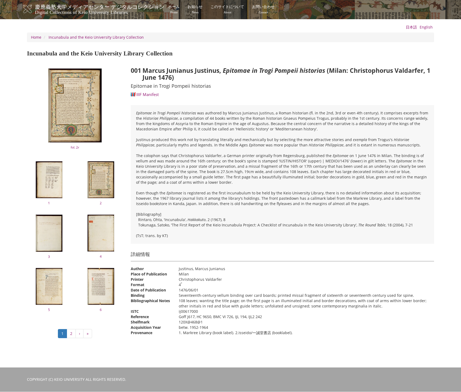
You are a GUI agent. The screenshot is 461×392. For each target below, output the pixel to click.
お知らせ (195, 9)
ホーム (174, 9)
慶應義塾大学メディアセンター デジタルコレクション (99, 9)
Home (36, 37)
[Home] (33, 9)
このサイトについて (227, 9)
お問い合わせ (263, 9)
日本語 (411, 27)
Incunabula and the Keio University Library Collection (96, 37)
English (426, 27)
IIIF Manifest (147, 94)
